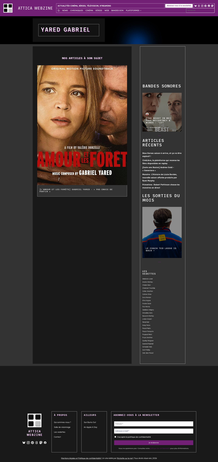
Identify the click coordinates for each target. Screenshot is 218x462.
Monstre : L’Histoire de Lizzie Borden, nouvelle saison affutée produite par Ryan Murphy (159, 177)
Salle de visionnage (62, 427)
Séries (98, 11)
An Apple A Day (90, 427)
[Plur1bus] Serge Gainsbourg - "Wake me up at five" (162, 112)
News (65, 11)
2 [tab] (155, 136)
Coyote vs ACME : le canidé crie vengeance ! (162, 232)
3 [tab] (159, 136)
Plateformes (132, 11)
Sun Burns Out (90, 422)
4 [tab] (164, 136)
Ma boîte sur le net (125, 458)
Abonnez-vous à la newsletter (179, 6)
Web (107, 11)
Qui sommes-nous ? (62, 422)
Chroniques (76, 11)
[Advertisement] (166, 65)
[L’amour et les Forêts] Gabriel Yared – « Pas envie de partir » (76, 190)
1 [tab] (150, 136)
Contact (57, 437)
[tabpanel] (162, 112)
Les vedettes (59, 432)
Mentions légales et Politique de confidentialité (81, 458)
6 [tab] (173, 136)
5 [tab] (168, 136)
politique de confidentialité (160, 448)
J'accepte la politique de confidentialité (133, 437)
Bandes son (117, 11)
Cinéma (89, 11)
